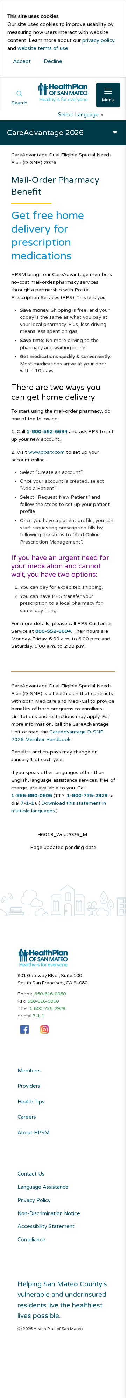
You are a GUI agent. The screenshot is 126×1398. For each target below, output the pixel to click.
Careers (27, 1117)
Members (29, 1071)
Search (19, 103)
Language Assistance (43, 1187)
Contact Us (31, 1174)
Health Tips (31, 1102)
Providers (29, 1086)
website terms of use (43, 49)
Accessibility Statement (46, 1226)
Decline (53, 61)
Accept (22, 61)
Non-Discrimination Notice (49, 1214)
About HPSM (33, 1133)
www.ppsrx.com (46, 452)
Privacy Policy (34, 1200)
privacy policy (98, 41)
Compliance (32, 1240)
